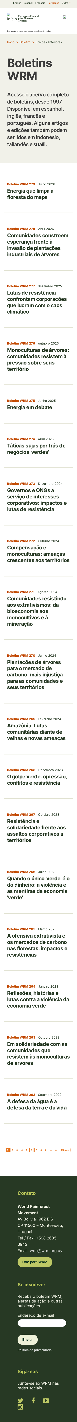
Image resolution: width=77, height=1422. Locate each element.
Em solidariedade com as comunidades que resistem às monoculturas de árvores (38, 1053)
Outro (65, 2)
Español (28, 2)
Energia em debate (29, 407)
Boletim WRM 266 (21, 872)
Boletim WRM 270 (21, 655)
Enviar (27, 1339)
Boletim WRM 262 (21, 1095)
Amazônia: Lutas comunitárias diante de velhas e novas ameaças (36, 731)
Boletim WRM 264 (21, 986)
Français (40, 2)
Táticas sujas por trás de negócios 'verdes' (36, 449)
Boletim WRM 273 (21, 484)
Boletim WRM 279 (21, 184)
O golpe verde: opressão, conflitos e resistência (37, 779)
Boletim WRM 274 (21, 439)
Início (10, 42)
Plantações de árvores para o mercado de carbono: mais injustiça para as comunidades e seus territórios (35, 674)
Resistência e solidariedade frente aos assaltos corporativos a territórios (36, 830)
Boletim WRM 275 (21, 401)
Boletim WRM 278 (21, 229)
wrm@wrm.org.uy (46, 1250)
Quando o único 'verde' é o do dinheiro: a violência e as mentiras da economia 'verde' (38, 887)
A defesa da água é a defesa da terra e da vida (37, 1104)
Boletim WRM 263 (21, 1037)
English (17, 2)
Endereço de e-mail (36, 1315)
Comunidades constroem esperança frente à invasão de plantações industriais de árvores (37, 244)
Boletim (25, 42)
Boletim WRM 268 (21, 770)
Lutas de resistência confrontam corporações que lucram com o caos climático (37, 302)
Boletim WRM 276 (21, 343)
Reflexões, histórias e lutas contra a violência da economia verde (38, 999)
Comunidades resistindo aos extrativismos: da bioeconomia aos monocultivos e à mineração (37, 611)
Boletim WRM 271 (21, 592)
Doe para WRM (34, 1262)
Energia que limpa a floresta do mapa (30, 194)
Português (53, 2)
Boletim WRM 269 (21, 719)
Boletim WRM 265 (21, 929)
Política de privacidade (35, 1350)
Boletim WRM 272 (21, 541)
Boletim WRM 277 (21, 286)
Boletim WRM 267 (21, 814)
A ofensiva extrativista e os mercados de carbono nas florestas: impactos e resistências (37, 945)
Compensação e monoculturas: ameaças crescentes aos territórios (38, 553)
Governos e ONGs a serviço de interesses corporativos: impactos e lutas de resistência (37, 499)
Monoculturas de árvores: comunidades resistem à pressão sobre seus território (38, 359)
